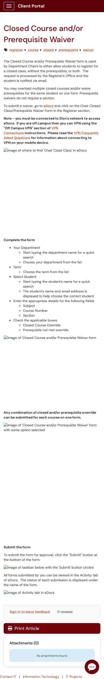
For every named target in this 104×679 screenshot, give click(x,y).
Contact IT (8, 676)
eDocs (48, 106)
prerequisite (68, 50)
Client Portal (31, 6)
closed (48, 50)
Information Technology (41, 676)
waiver (88, 50)
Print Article (26, 628)
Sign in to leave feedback (30, 612)
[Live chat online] (92, 667)
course (33, 50)
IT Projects (74, 676)
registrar (16, 50)
